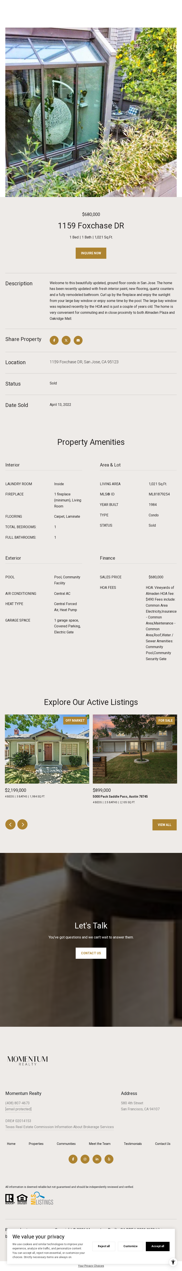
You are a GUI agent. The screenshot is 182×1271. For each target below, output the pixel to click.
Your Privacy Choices (91, 1265)
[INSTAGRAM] (85, 1159)
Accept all (157, 1246)
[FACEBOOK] (73, 1159)
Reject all (104, 1246)
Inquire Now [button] (91, 253)
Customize (130, 1246)
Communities (66, 1144)
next (22, 824)
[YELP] (109, 1159)
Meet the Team (100, 1144)
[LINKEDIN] (97, 1159)
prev (10, 824)
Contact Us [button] (91, 953)
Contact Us (162, 1144)
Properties (36, 1144)
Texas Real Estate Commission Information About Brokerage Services (59, 1127)
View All (164, 825)
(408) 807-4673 (17, 1103)
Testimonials (133, 1144)
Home (11, 1144)
